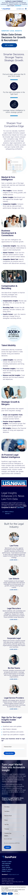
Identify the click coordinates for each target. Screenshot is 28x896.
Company (6, 828)
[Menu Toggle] (26, 9)
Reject (10, 893)
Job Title (6, 824)
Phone (6, 820)
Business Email (7, 746)
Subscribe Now (9, 753)
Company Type (7, 833)
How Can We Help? (8, 838)
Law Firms (20, 507)
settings (16, 891)
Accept (4, 893)
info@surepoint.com (13, 874)
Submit (7, 847)
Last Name (6, 811)
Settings (16, 893)
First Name (6, 806)
